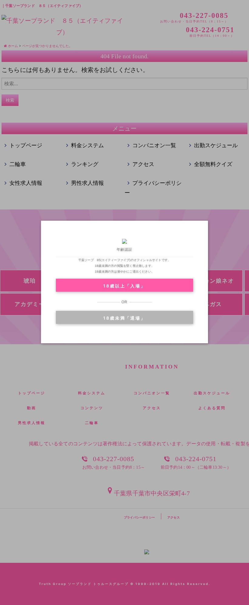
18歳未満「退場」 (124, 318)
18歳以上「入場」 (124, 285)
